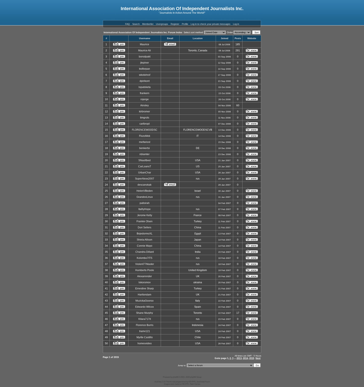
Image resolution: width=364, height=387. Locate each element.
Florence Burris (144, 325)
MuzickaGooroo (144, 300)
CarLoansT (144, 166)
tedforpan (144, 68)
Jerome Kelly (144, 215)
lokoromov (145, 282)
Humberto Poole (144, 270)
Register (175, 24)
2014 (245, 358)
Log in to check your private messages (210, 24)
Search (136, 24)
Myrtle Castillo (144, 337)
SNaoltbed (144, 160)
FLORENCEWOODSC (144, 129)
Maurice (144, 44)
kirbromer (144, 111)
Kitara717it (144, 319)
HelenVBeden (144, 190)
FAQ (127, 24)
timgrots (144, 117)
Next (258, 358)
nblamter (144, 154)
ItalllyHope (144, 209)
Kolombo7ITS (144, 258)
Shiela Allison (144, 239)
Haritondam (144, 294)
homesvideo (145, 343)
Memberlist (147, 24)
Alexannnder (144, 276)
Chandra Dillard (144, 251)
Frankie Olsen (144, 221)
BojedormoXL (145, 233)
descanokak (144, 184)
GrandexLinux (144, 196)
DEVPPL (192, 381)
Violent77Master (144, 264)
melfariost (144, 142)
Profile (185, 24)
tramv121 (144, 331)
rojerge (145, 99)
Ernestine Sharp (144, 288)
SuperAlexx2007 (144, 178)
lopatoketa (145, 87)
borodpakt (144, 56)
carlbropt (144, 123)
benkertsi (144, 148)
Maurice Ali (144, 50)
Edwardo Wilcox (144, 306)
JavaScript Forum (203, 381)
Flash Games (195, 384)
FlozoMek (144, 135)
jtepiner (144, 62)
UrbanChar (144, 172)
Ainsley (144, 105)
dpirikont (145, 81)
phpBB (175, 377)
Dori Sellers (144, 227)
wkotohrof (144, 74)
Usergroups (162, 24)
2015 (251, 358)
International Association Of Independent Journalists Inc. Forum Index (143, 32)
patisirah (145, 203)
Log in (236, 24)
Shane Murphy (144, 312)
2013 (239, 358)
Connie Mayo (144, 245)
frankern (144, 93)
